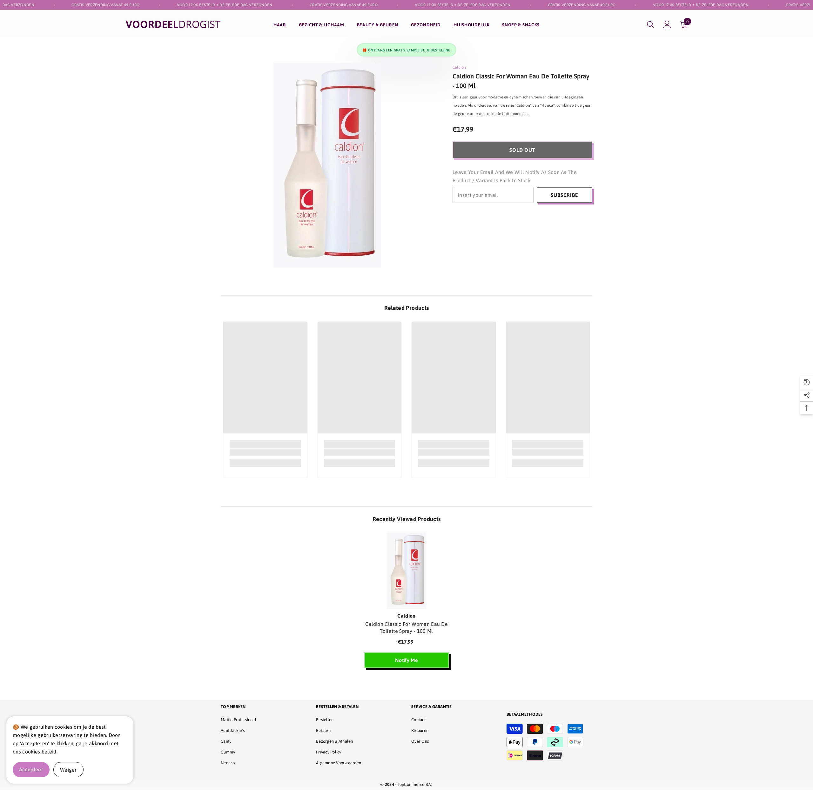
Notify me (406, 660)
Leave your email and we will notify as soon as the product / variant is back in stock (515, 176)
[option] (406, 603)
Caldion (459, 67)
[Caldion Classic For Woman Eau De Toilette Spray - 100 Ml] (406, 570)
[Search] (650, 24)
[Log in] (667, 24)
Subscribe (564, 195)
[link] (265, 452)
